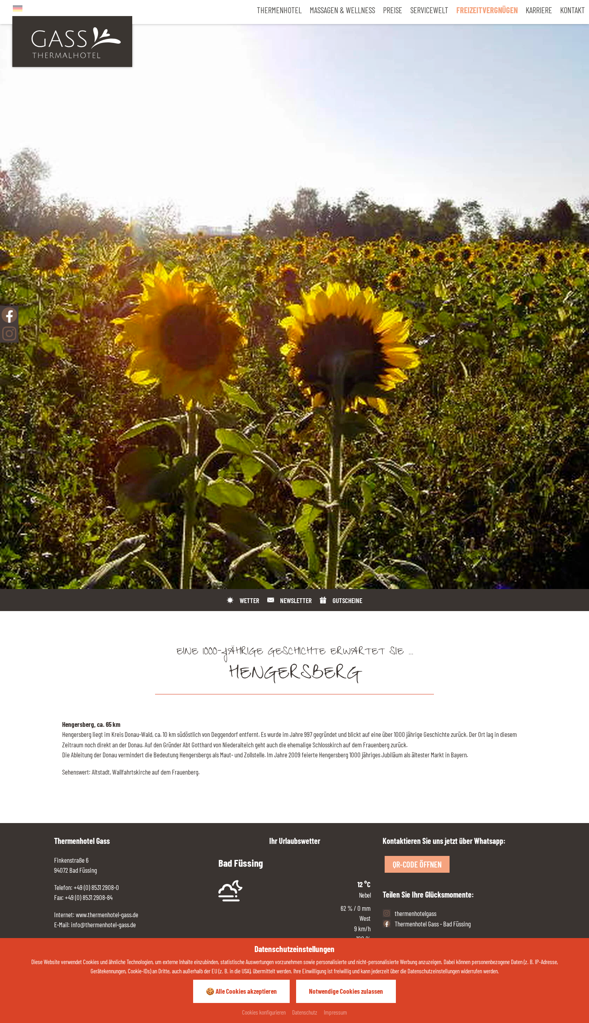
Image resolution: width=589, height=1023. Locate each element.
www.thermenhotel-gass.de (106, 914)
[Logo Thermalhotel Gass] (72, 40)
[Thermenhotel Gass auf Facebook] (9, 315)
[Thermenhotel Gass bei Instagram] (9, 333)
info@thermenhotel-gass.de (103, 924)
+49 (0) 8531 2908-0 (96, 887)
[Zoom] (294, 294)
